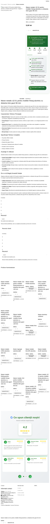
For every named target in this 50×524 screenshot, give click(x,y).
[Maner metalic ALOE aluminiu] (43, 342)
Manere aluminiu (20, 4)
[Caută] (41, 1)
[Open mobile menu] (1, 1)
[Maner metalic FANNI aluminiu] (31, 275)
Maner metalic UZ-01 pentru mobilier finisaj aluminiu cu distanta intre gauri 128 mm (43, 378)
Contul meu (20, 490)
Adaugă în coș (36, 30)
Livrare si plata (21, 492)
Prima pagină (4, 4)
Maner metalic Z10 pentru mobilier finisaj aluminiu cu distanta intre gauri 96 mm (18, 381)
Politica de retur (21, 495)
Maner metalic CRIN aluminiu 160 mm (5, 283)
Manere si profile (11, 4)
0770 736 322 (8, 491)
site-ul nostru (37, 194)
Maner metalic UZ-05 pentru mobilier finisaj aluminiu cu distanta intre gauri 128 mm (31, 390)
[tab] (22, 98)
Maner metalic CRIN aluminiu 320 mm (5, 351)
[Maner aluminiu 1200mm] (43, 307)
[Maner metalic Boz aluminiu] (31, 307)
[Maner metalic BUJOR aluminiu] (31, 342)
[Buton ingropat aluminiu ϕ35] (18, 342)
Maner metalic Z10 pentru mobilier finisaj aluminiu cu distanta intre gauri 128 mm (18, 285)
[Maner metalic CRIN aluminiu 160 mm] (6, 275)
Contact (19, 488)
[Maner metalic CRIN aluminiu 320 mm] (6, 342)
